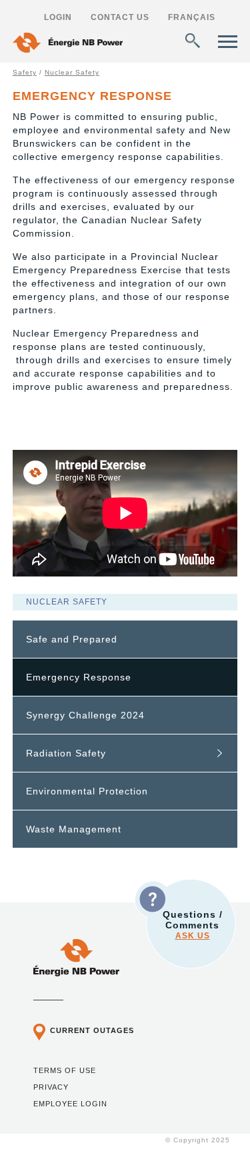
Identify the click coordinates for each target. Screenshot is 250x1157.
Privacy (51, 1087)
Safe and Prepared (71, 639)
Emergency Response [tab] (78, 677)
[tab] (125, 639)
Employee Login (70, 1104)
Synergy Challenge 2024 (85, 715)
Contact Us (120, 17)
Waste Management (73, 829)
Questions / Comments (193, 924)
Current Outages (92, 1030)
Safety (25, 72)
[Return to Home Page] (68, 44)
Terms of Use (64, 1070)
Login (58, 17)
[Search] (192, 40)
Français (191, 17)
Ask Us (192, 935)
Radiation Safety (66, 753)
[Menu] (227, 41)
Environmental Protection (87, 791)
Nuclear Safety (72, 72)
